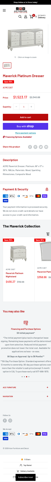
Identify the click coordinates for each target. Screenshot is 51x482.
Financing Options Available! (18, 137)
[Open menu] (4, 10)
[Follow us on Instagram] (10, 421)
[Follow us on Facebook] (5, 421)
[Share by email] (46, 147)
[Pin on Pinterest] (35, 147)
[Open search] (20, 16)
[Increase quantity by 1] (31, 107)
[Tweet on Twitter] (41, 147)
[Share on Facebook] (30, 147)
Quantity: (7, 106)
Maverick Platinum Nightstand (14, 275)
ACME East (8, 87)
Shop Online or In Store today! (26, 2)
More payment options (25, 133)
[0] (31, 16)
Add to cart (25, 117)
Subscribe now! (25, 477)
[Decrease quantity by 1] (16, 107)
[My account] (25, 16)
